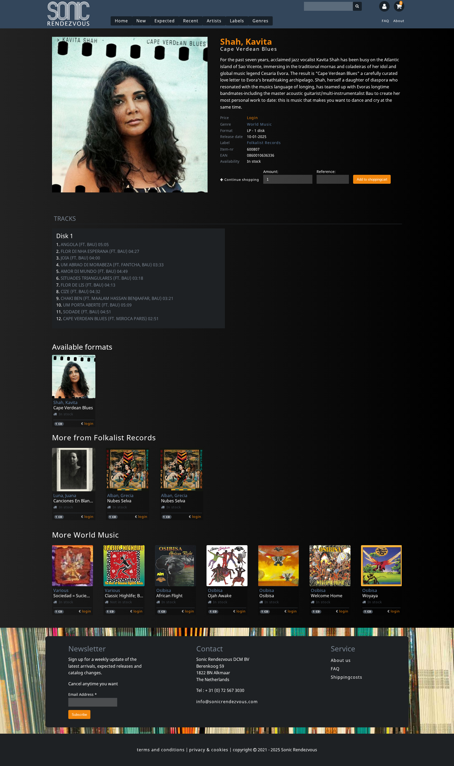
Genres (260, 21)
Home (121, 21)
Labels (237, 21)
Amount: (270, 171)
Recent (190, 21)
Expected (164, 21)
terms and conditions (161, 750)
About (398, 20)
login (89, 423)
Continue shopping (241, 179)
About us (341, 660)
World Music (259, 124)
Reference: (326, 171)
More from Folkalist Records (104, 437)
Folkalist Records (264, 142)
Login (252, 117)
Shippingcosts (346, 677)
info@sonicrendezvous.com (227, 701)
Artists (214, 21)
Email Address (82, 694)
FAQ (385, 20)
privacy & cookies (208, 750)
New (141, 21)
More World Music (85, 535)
